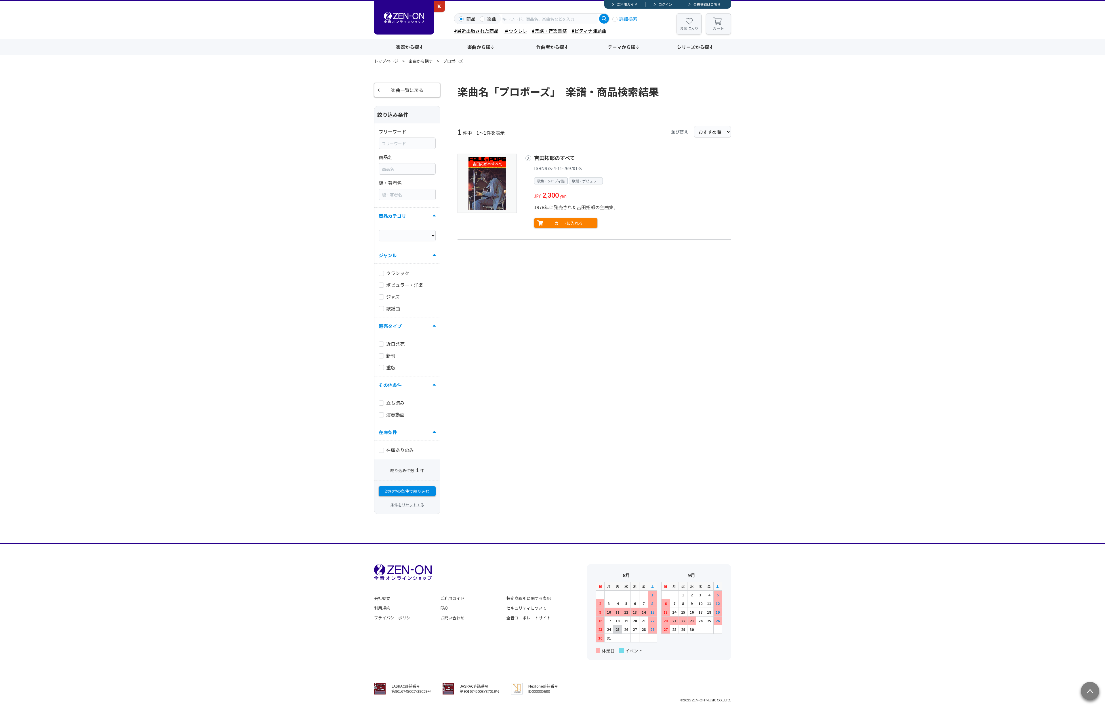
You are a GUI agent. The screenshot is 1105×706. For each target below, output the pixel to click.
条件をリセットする (407, 504)
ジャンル (388, 255)
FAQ (444, 608)
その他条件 (390, 384)
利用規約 (382, 608)
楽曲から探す (481, 46)
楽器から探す (410, 46)
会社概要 (382, 598)
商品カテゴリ (392, 215)
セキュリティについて (526, 608)
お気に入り (689, 28)
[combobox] (550, 19)
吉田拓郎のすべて (554, 157)
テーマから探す (624, 46)
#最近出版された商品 (476, 30)
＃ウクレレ (515, 30)
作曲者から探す (552, 46)
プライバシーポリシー (394, 618)
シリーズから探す (695, 46)
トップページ (386, 61)
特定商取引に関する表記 (528, 598)
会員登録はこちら (707, 4)
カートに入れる (569, 223)
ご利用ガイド (627, 4)
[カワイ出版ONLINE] (439, 6)
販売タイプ (390, 326)
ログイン (665, 4)
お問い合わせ (452, 618)
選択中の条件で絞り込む (407, 491)
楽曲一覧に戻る (407, 90)
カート (718, 28)
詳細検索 (628, 18)
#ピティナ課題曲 (588, 30)
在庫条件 (388, 432)
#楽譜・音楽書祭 (549, 30)
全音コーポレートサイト (528, 618)
